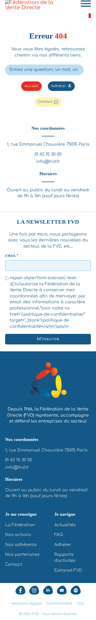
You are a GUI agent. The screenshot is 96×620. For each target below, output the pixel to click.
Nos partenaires (22, 554)
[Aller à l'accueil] (48, 381)
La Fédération (20, 525)
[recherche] (87, 69)
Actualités (65, 525)
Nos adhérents (21, 544)
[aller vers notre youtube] (62, 590)
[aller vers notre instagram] (34, 590)
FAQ (58, 534)
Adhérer (58, 86)
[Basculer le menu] (86, 4)
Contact (45, 102)
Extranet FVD (68, 570)
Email (10, 256)
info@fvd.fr (48, 161)
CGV (80, 603)
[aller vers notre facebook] (20, 590)
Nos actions (18, 534)
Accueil (31, 86)
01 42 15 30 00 (48, 154)
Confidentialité (59, 603)
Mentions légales (27, 603)
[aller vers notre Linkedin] (48, 590)
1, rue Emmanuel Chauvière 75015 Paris (48, 144)
